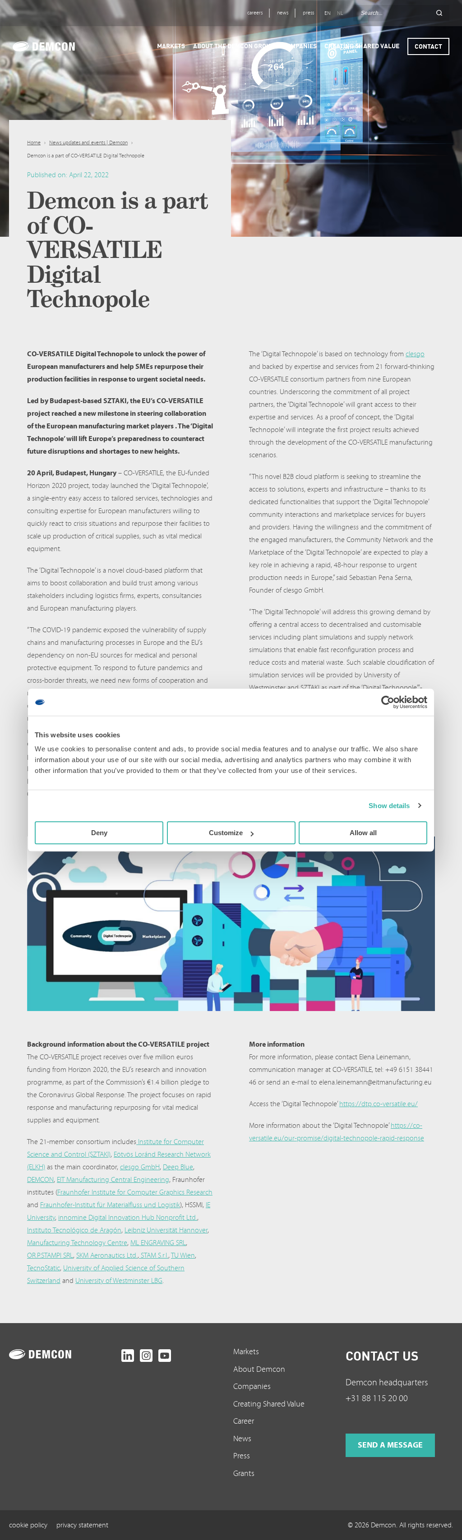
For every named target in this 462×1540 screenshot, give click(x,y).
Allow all (363, 833)
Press (241, 1456)
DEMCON (40, 1180)
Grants (243, 1473)
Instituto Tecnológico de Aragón (74, 1230)
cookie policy (28, 1525)
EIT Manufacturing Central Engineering (113, 1180)
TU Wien (183, 1255)
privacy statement (82, 1525)
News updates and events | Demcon (88, 143)
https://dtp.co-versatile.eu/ (378, 1104)
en (327, 13)
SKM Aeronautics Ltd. (107, 1255)
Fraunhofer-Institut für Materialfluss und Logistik (110, 1205)
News (242, 1438)
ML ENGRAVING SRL (158, 1243)
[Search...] (439, 13)
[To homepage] (63, 1354)
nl (340, 13)
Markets (246, 1351)
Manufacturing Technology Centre (77, 1243)
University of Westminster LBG (118, 1281)
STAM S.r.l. (153, 1255)
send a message (390, 1445)
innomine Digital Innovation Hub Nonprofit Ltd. (127, 1218)
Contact (428, 46)
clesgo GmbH (140, 1167)
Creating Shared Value (269, 1404)
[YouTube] (164, 1355)
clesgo (415, 354)
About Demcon (259, 1369)
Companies (252, 1386)
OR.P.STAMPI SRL (50, 1255)
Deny (99, 833)
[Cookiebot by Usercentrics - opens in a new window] (387, 702)
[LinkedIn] (127, 1355)
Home (34, 143)
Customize (226, 833)
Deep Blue (178, 1167)
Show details (389, 805)
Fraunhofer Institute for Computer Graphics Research (135, 1192)
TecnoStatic (43, 1268)
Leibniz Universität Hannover (166, 1230)
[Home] (56, 46)
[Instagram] (146, 1355)
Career (243, 1421)
